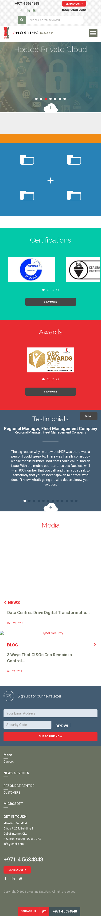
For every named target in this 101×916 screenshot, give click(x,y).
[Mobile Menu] (93, 33)
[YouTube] (34, 10)
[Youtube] (21, 878)
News (14, 602)
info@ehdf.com (74, 10)
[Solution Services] (50, 107)
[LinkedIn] (28, 10)
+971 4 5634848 (27, 3)
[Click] (67, 725)
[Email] (44, 911)
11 (71, 501)
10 (67, 501)
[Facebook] (21, 10)
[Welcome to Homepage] (34, 32)
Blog (12, 644)
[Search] (22, 20)
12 (76, 501)
